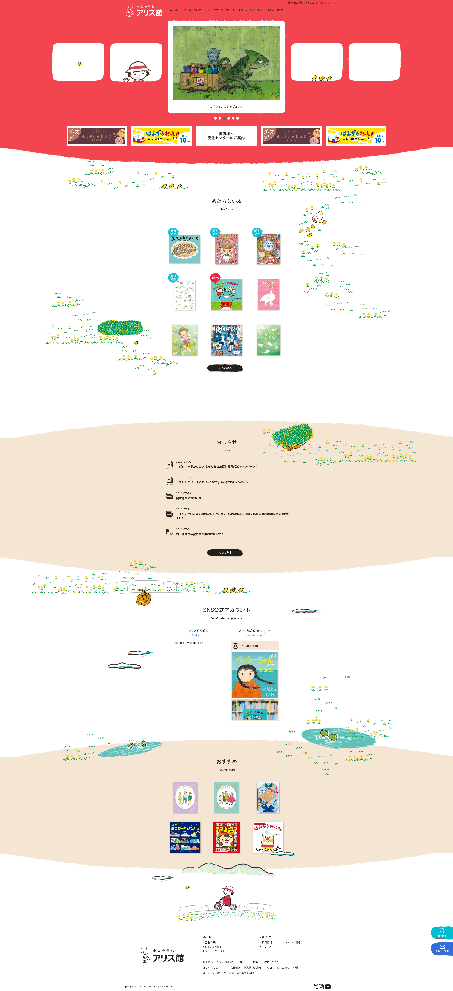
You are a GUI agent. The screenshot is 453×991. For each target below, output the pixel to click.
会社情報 (235, 968)
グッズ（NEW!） (194, 10)
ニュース (266, 947)
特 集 (225, 10)
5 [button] (233, 118)
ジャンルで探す (213, 947)
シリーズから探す (215, 951)
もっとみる (225, 368)
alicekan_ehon (254, 635)
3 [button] (224, 118)
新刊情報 (267, 942)
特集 (255, 962)
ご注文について (255, 10)
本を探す (175, 10)
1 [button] (215, 118)
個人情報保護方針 (254, 968)
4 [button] (228, 118)
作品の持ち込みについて (320, 3)
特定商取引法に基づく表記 (239, 973)
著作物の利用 (296, 3)
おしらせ (212, 10)
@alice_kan (198, 635)
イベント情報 (293, 942)
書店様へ (237, 10)
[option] (226, 69)
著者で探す (211, 942)
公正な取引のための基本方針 (283, 968)
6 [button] (237, 118)
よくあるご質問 (211, 973)
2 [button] (220, 118)
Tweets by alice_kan (188, 643)
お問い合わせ (275, 10)
